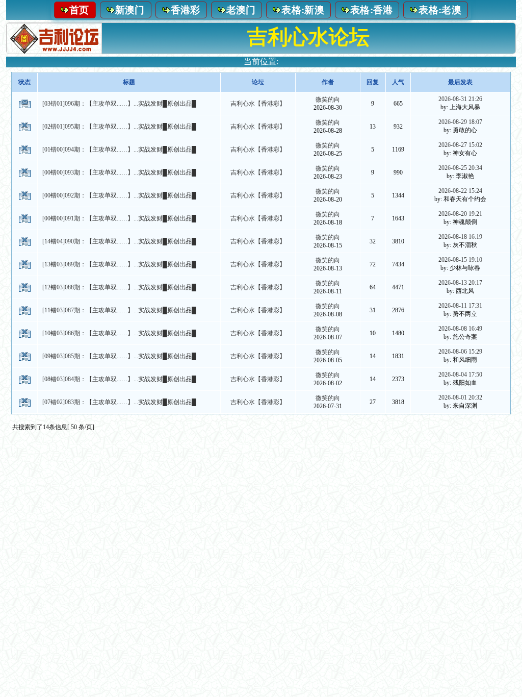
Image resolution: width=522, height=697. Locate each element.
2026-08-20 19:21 (460, 213)
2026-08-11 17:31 (460, 305)
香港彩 (185, 10)
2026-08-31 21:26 (460, 99)
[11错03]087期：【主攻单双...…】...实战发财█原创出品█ (119, 310)
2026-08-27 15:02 (460, 144)
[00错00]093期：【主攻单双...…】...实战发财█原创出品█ (119, 172)
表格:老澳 (440, 10)
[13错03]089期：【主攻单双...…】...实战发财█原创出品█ (119, 264)
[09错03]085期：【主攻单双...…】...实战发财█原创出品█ (119, 356)
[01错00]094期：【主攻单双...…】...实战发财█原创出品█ (119, 149)
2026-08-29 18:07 (460, 122)
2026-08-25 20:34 (460, 167)
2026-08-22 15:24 (460, 190)
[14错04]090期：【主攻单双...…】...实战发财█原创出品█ (119, 241)
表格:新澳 (302, 10)
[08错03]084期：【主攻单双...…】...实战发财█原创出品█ (119, 379)
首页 (79, 10)
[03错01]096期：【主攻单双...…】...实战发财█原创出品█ (119, 103)
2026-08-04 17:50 (460, 374)
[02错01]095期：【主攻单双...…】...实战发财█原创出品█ (119, 126)
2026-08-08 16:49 (460, 328)
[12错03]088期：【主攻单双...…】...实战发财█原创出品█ (119, 287)
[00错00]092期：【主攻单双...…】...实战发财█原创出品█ (119, 195)
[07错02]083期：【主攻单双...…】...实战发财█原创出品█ (119, 402)
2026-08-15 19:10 (460, 259)
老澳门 (241, 10)
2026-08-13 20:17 (460, 282)
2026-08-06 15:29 (460, 351)
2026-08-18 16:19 (460, 236)
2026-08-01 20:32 (460, 397)
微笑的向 (328, 99)
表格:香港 (371, 10)
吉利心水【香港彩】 (257, 103)
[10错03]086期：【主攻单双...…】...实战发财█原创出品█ (119, 333)
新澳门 (130, 10)
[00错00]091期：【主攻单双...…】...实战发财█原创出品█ (119, 218)
